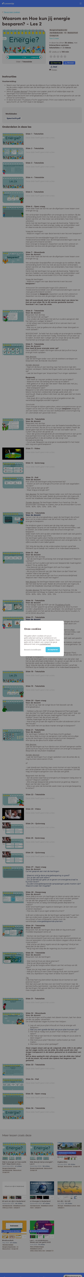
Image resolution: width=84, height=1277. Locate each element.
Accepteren (53, 650)
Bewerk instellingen (32, 650)
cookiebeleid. (45, 644)
